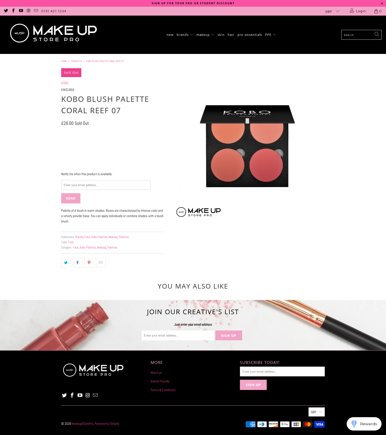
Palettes (124, 237)
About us (156, 372)
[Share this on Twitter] (66, 263)
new (170, 35)
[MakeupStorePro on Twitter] (5, 11)
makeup (203, 35)
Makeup (113, 237)
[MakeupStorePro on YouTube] (20, 11)
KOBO (64, 83)
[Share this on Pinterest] (89, 263)
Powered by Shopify (106, 423)
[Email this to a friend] (101, 263)
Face (87, 237)
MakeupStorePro (82, 423)
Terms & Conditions (163, 390)
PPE (269, 35)
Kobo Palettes (99, 237)
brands (183, 35)
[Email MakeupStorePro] (36, 11)
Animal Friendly (160, 381)
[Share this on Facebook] (77, 263)
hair (231, 35)
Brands (79, 237)
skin (221, 35)
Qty (63, 133)
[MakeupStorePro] (53, 35)
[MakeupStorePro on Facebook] (13, 11)
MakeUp (101, 247)
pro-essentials (249, 35)
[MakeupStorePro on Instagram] (28, 11)
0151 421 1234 (53, 11)
